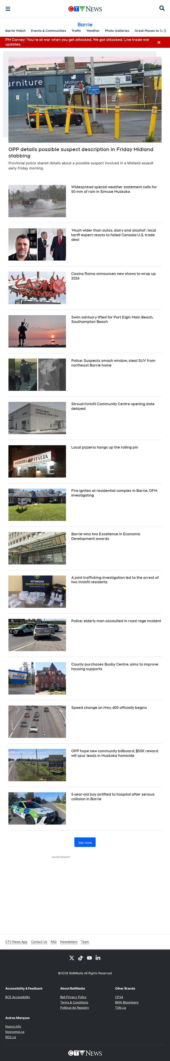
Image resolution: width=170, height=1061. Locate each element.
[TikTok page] (80, 957)
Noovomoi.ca (14, 1032)
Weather (93, 31)
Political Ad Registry (74, 1007)
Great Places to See (150, 31)
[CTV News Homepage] (85, 9)
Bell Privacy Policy (73, 997)
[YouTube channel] (89, 957)
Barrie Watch (15, 31)
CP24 (119, 997)
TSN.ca (120, 1007)
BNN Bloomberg (127, 1002)
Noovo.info (13, 1026)
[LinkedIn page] (98, 957)
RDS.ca (10, 1037)
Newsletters (68, 942)
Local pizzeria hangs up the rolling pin (104, 447)
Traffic (76, 31)
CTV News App (16, 942)
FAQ (54, 942)
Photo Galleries (117, 31)
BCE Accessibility (17, 997)
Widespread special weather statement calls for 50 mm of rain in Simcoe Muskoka (114, 189)
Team (85, 942)
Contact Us (39, 942)
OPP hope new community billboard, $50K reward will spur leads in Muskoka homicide (114, 753)
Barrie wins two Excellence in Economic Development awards (105, 536)
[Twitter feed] (71, 957)
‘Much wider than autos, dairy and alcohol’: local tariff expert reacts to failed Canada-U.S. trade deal (113, 235)
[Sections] (8, 8)
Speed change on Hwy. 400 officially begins (109, 708)
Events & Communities (48, 31)
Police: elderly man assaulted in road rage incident (116, 621)
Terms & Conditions (74, 1002)
